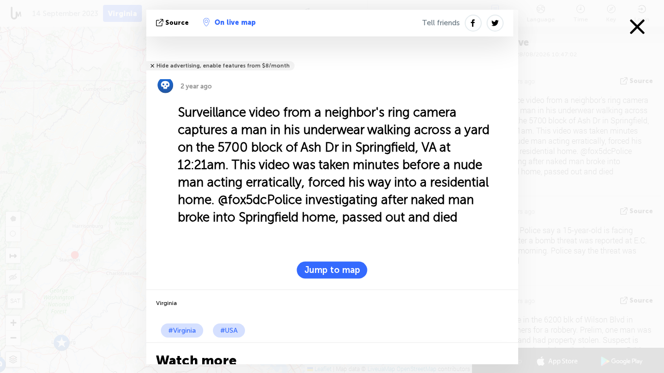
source (177, 22)
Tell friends (441, 22)
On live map (235, 22)
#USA (229, 330)
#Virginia (182, 330)
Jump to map (332, 270)
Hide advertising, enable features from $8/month (223, 66)
